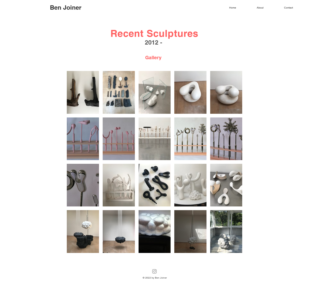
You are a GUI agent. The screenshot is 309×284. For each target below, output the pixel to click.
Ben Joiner (65, 7)
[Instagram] (154, 271)
